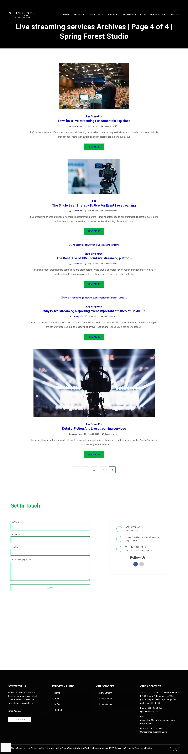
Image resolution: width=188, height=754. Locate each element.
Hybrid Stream (105, 693)
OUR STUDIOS (96, 14)
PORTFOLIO (129, 14)
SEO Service (115, 748)
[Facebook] (172, 749)
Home (57, 693)
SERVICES (113, 14)
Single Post (97, 116)
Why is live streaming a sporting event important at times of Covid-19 (94, 311)
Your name (15, 522)
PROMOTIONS (157, 14)
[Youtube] (178, 749)
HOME (66, 14)
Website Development (95, 748)
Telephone (15, 547)
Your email (15, 534)
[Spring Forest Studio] (24, 14)
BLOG (143, 14)
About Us (58, 698)
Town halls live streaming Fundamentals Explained (94, 121)
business (142, 550)
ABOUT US (79, 14)
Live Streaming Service (37, 748)
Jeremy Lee (77, 126)
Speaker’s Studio (106, 698)
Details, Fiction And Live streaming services (94, 428)
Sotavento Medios (143, 748)
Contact (58, 710)
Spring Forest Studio (71, 748)
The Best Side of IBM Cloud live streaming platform (94, 258)
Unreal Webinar (106, 704)
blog (87, 116)
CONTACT (175, 14)
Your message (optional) (21, 559)
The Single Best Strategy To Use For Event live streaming (94, 205)
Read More (94, 147)
